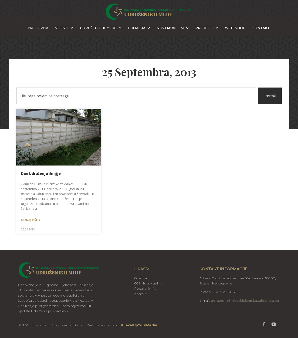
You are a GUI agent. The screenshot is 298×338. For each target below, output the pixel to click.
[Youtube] (274, 324)
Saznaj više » (30, 220)
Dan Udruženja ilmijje (41, 173)
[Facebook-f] (264, 324)
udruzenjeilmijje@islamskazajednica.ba (244, 300)
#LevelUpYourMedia (139, 325)
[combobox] (136, 96)
